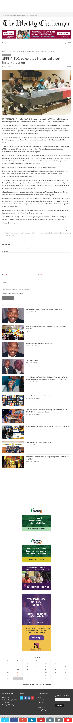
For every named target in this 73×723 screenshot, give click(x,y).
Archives (40, 705)
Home (39, 697)
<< (8, 658)
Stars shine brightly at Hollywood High (38, 442)
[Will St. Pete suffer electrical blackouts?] (13, 343)
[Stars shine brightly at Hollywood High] (13, 442)
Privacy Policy (42, 710)
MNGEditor (38, 331)
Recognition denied (32, 360)
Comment (5, 251)
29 (65, 675)
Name (4, 275)
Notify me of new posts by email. (14, 293)
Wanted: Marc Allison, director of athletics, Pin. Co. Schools (45, 309)
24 (18, 675)
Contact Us (41, 700)
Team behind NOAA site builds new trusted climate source (45, 396)
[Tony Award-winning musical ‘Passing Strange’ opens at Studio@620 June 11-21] (13, 457)
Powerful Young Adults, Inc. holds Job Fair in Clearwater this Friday (47, 427)
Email (40, 275)
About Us (40, 702)
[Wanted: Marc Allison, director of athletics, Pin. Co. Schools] (13, 309)
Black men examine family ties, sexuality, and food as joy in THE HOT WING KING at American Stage (46, 411)
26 (36, 675)
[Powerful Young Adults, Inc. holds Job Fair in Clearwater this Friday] (13, 427)
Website (4, 282)
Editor (36, 312)
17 (18, 672)
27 (18, 664)
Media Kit (40, 707)
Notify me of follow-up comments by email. (17, 290)
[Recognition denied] (13, 360)
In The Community (7, 55)
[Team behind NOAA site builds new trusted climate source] (13, 396)
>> (65, 658)
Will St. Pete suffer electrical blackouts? (39, 343)
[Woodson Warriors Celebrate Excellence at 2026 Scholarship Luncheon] (13, 326)
